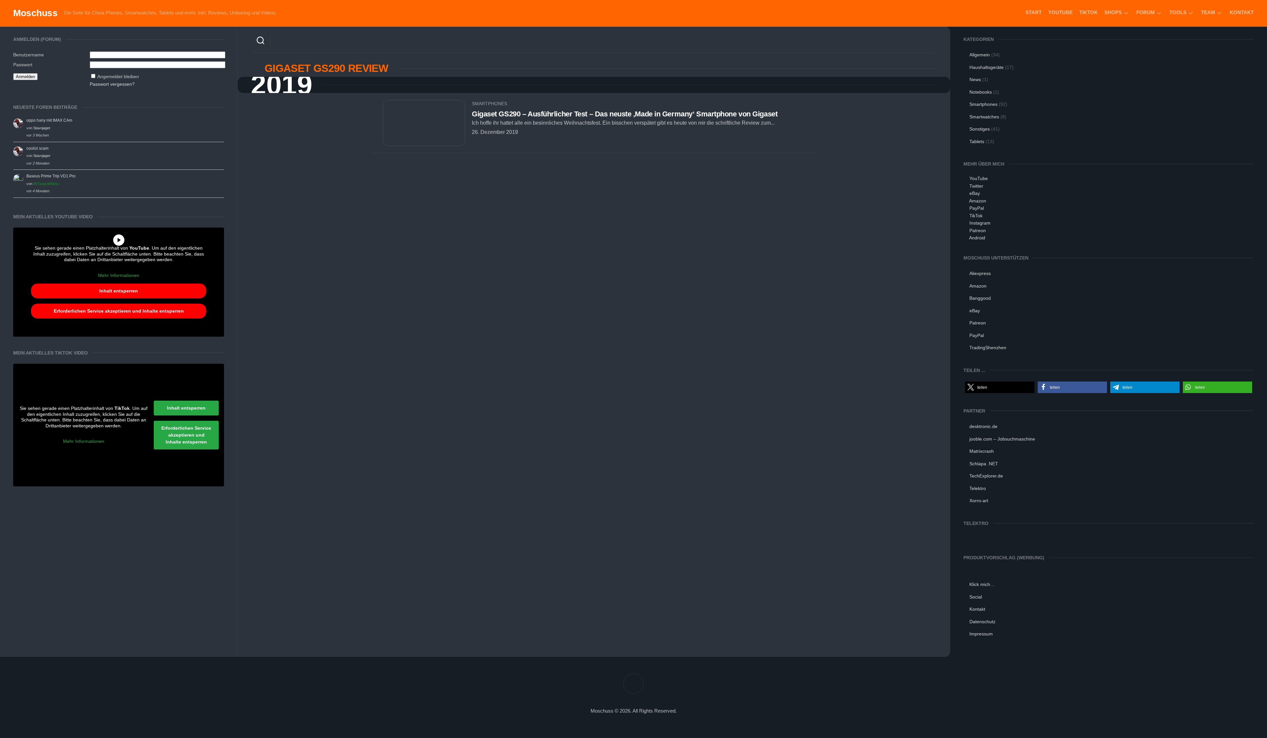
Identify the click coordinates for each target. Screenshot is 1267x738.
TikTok (1088, 12)
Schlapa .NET (983, 463)
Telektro (977, 488)
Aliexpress (980, 273)
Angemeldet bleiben (118, 76)
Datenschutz (982, 621)
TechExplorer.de (986, 475)
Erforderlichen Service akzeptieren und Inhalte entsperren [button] (119, 311)
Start (1033, 12)
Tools (1177, 12)
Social (975, 597)
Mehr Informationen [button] (118, 275)
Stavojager (41, 128)
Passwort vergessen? (112, 84)
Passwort (22, 64)
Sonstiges (979, 129)
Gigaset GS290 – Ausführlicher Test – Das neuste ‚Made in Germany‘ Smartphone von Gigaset (624, 114)
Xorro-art (978, 500)
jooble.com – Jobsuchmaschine (1002, 439)
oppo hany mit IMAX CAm (49, 120)
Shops (1113, 12)
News (975, 79)
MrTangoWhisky (46, 184)
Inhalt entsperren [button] (118, 290)
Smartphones (489, 103)
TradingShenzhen (987, 347)
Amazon (977, 200)
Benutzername (28, 54)
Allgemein (979, 54)
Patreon (977, 230)
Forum (1145, 12)
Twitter (976, 186)
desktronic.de (983, 426)
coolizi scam (37, 148)
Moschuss (35, 13)
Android (977, 237)
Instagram (980, 223)
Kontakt (1242, 12)
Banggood (980, 298)
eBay (974, 193)
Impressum (981, 633)
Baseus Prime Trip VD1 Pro (51, 176)
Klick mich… (982, 584)
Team (1208, 12)
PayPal (976, 208)
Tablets (976, 141)
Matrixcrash (981, 451)
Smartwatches (984, 116)
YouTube (1060, 12)
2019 (281, 85)
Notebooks (980, 92)
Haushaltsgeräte (986, 67)
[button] (999, 387)
